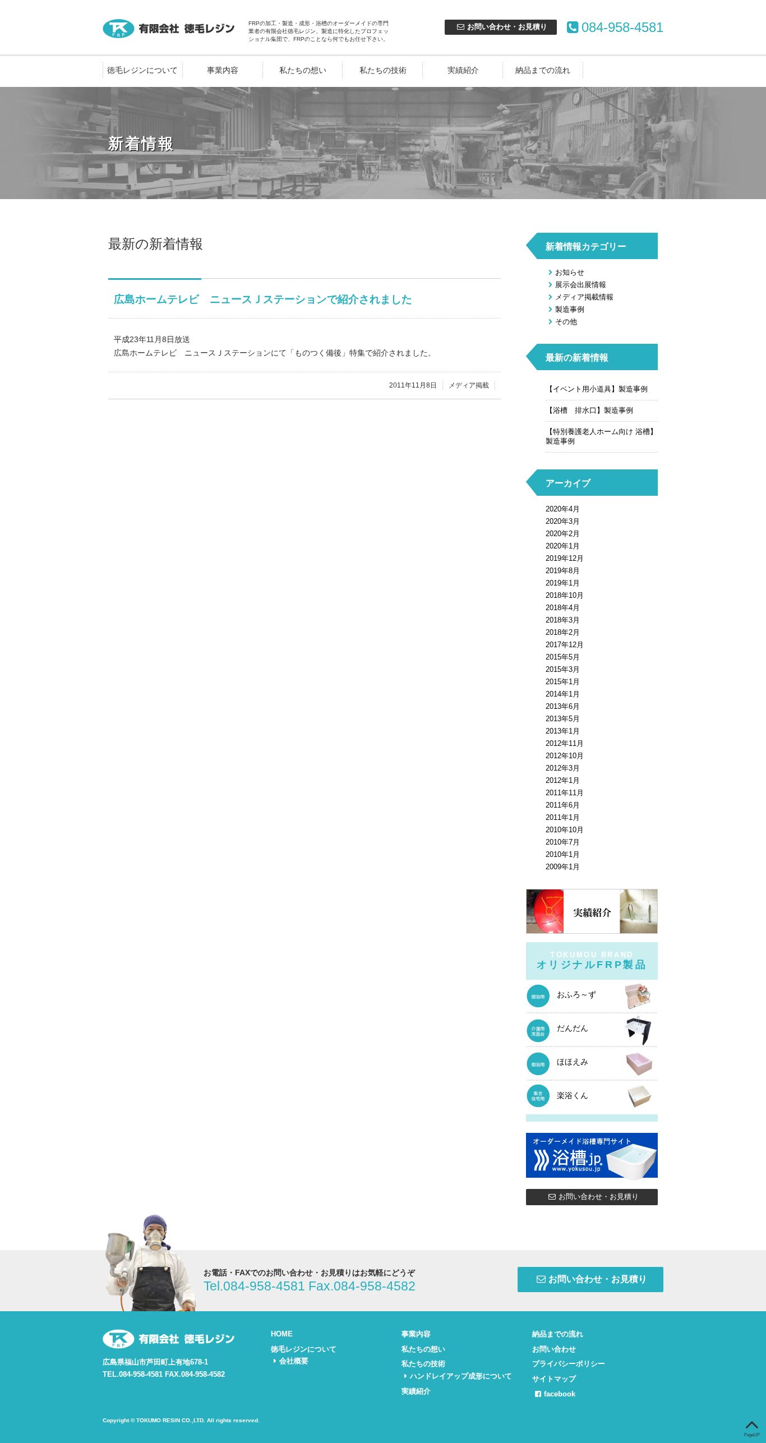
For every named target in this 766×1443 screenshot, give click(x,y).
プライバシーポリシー (568, 1363)
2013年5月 (563, 718)
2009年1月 (563, 867)
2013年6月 (563, 706)
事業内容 (222, 70)
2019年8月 (563, 570)
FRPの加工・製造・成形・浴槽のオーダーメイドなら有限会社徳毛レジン (170, 28)
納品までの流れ (542, 70)
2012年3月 (563, 768)
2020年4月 (563, 509)
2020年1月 (563, 546)
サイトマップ (554, 1379)
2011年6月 (563, 805)
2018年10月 (565, 595)
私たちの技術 (383, 70)
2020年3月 (563, 521)
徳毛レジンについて (142, 70)
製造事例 (569, 309)
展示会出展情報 (580, 284)
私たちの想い (302, 70)
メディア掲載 (469, 385)
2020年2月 (563, 533)
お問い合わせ (554, 1349)
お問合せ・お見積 (507, 26)
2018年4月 (563, 607)
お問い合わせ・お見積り (599, 1196)
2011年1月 (563, 817)
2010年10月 (565, 830)
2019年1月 (563, 583)
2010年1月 (563, 854)
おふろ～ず (576, 994)
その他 (566, 321)
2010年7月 (563, 842)
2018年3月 (563, 620)
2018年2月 (563, 632)
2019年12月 (565, 558)
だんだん (572, 1028)
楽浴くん (572, 1095)
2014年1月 (563, 694)
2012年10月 (565, 756)
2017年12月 (565, 644)
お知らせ (569, 272)
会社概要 (293, 1361)
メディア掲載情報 (584, 297)
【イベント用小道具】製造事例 (597, 389)
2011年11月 (565, 793)
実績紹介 (463, 70)
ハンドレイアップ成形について (461, 1376)
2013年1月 (563, 731)
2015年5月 (563, 657)
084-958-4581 (622, 27)
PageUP (752, 1434)
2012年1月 (563, 780)
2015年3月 (563, 669)
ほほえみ (572, 1061)
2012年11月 (565, 743)
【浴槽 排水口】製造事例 (589, 410)
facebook (559, 1394)
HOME (282, 1334)
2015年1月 (563, 681)
